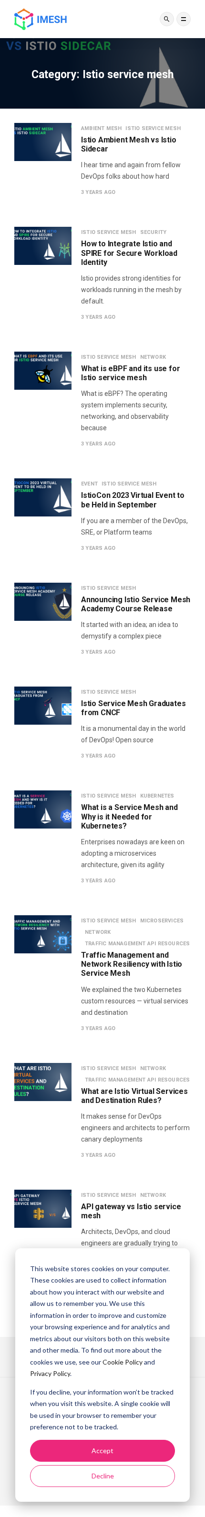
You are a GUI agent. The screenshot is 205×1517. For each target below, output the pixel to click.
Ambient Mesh (101, 128)
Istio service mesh (153, 128)
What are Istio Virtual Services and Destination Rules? (134, 1096)
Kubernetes (157, 796)
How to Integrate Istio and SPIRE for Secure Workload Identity (129, 252)
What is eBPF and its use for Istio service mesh (130, 373)
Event (89, 484)
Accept (102, 1450)
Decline (103, 1476)
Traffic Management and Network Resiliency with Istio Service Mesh (131, 964)
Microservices (162, 921)
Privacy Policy (50, 1373)
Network (153, 357)
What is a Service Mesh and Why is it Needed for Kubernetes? (129, 816)
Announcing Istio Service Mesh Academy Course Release (135, 604)
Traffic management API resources (137, 944)
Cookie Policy (122, 1362)
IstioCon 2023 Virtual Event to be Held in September (132, 500)
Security (153, 232)
